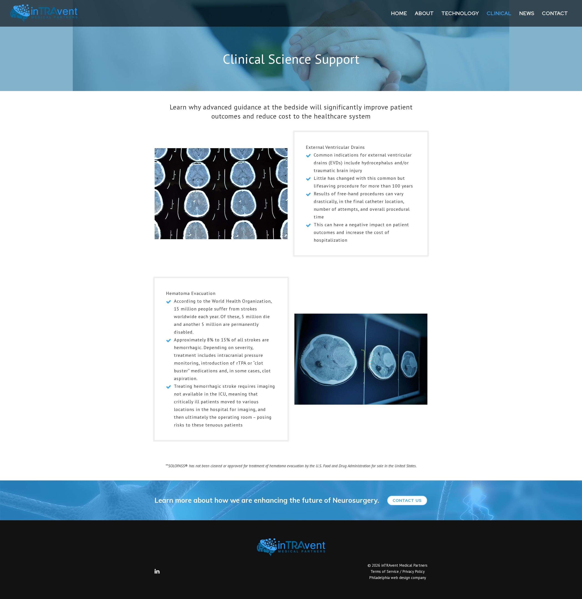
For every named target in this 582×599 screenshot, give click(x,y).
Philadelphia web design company (397, 577)
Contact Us (407, 500)
